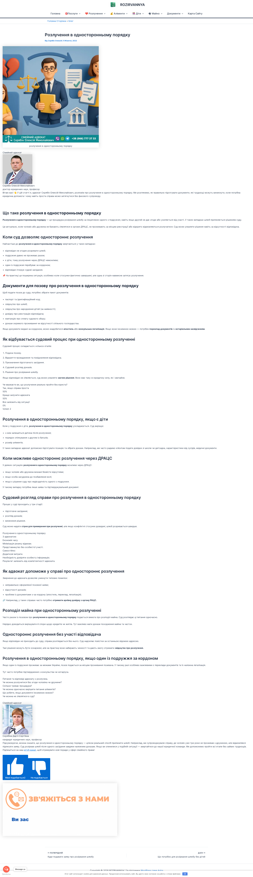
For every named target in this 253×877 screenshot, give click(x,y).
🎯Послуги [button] (71, 13)
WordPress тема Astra (152, 870)
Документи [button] (173, 13)
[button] (79, 13)
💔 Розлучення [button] (94, 13)
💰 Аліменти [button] (117, 13)
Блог (71, 21)
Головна (55, 13)
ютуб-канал (30, 750)
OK (185, 874)
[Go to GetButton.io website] (6, 874)
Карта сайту (195, 13)
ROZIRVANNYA (132, 5)
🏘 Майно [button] (154, 13)
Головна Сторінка (56, 21)
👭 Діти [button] (136, 13)
